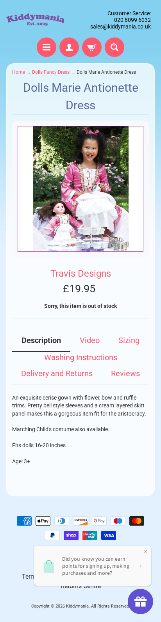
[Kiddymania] (35, 20)
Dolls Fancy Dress (51, 72)
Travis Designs (80, 273)
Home (18, 72)
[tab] (41, 343)
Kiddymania (77, 606)
